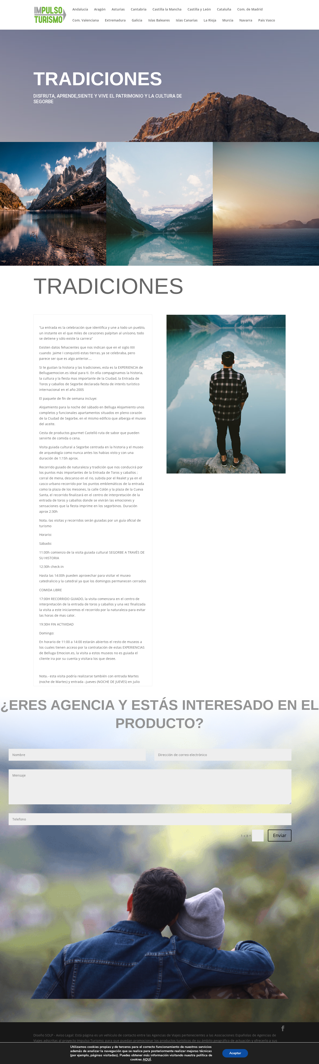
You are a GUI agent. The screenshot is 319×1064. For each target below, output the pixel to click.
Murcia (227, 20)
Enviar (279, 835)
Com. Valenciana (85, 20)
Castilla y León (199, 9)
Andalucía (80, 9)
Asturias (118, 9)
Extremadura (115, 20)
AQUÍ (147, 1059)
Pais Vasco (266, 20)
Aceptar (235, 1053)
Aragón (100, 9)
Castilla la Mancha (166, 9)
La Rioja (210, 20)
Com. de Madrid (250, 9)
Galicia (137, 20)
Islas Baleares (159, 20)
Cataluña (224, 9)
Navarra (245, 20)
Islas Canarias (187, 20)
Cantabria (138, 9)
